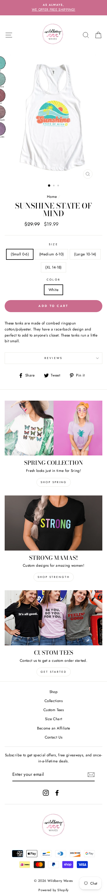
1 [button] (49, 185)
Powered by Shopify (53, 890)
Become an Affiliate (53, 728)
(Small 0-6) (20, 254)
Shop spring (54, 482)
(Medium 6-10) (51, 254)
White (53, 289)
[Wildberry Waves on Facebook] (57, 792)
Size (53, 244)
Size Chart (53, 719)
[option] (53, 8)
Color (53, 280)
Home (52, 196)
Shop (53, 691)
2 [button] (54, 186)
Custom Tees (53, 709)
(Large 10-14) (85, 254)
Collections (53, 700)
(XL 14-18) (53, 267)
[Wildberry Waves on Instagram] (46, 792)
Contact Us (53, 737)
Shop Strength (54, 577)
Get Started (54, 672)
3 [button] (58, 186)
